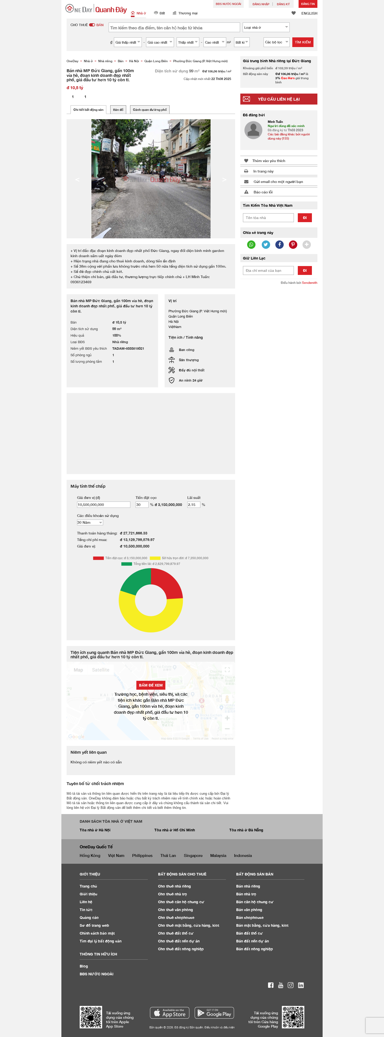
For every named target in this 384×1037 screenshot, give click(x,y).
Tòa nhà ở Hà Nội (95, 830)
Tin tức (86, 909)
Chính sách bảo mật (97, 933)
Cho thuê (174, 886)
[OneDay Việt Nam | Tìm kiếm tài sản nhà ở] (96, 9)
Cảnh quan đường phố (150, 110)
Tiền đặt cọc (146, 497)
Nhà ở (141, 13)
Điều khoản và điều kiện (220, 1027)
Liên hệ (86, 902)
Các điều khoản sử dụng (98, 515)
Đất (162, 13)
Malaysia (218, 855)
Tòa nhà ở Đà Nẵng (246, 830)
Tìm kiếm (303, 42)
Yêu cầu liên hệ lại (279, 99)
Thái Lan (168, 855)
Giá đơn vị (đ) (88, 497)
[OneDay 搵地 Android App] (214, 1013)
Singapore (193, 855)
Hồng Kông (90, 855)
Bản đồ (118, 110)
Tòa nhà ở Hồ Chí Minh (174, 830)
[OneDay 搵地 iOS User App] (169, 1013)
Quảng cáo (89, 917)
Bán (248, 886)
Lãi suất (194, 497)
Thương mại (187, 13)
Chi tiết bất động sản (88, 110)
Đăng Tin (308, 3)
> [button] (224, 178)
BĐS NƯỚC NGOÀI (228, 3)
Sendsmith (309, 283)
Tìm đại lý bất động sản (100, 941)
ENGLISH (309, 13)
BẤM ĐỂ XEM (151, 685)
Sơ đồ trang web (94, 925)
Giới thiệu (88, 894)
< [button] (77, 178)
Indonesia (243, 855)
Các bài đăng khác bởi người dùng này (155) (289, 136)
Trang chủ (88, 886)
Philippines (142, 855)
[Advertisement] (278, 369)
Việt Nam (116, 855)
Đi (305, 217)
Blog (84, 966)
